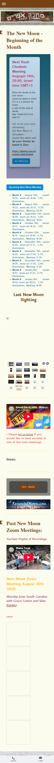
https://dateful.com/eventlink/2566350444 (24, 153)
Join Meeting (21, 161)
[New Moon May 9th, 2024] (35, 376)
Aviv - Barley (28, 487)
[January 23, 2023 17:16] (19, 387)
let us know (25, 434)
